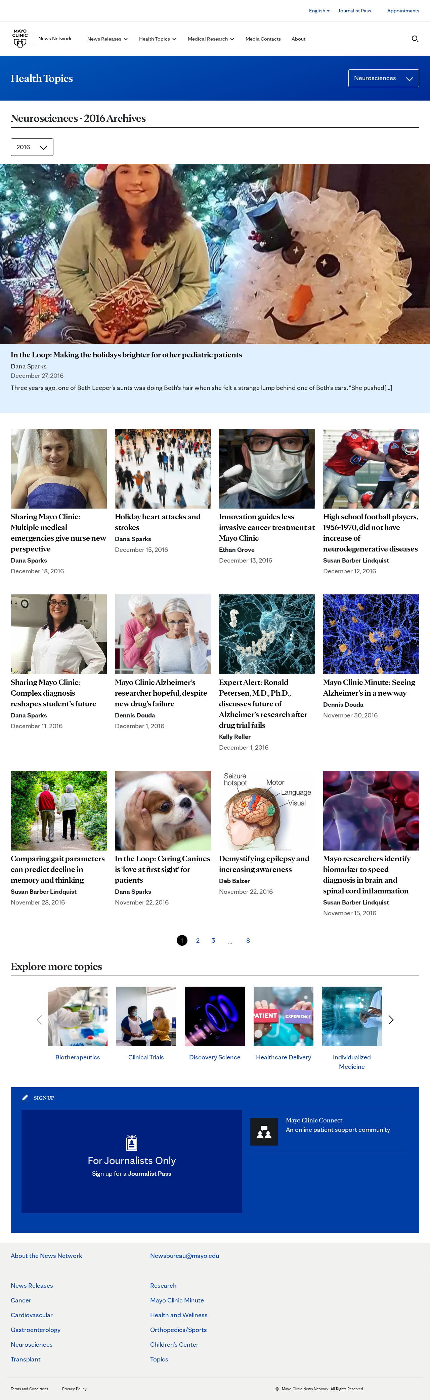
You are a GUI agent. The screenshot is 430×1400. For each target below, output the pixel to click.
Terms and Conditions (29, 1388)
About (298, 39)
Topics (159, 1359)
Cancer (21, 1300)
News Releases (32, 1285)
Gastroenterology (35, 1330)
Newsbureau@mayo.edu (184, 1255)
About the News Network (46, 1255)
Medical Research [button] (208, 39)
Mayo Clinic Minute (177, 1300)
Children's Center (174, 1344)
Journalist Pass (354, 10)
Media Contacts (263, 39)
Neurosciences (32, 1344)
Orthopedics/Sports (178, 1330)
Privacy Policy (74, 1388)
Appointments (403, 10)
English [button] (317, 10)
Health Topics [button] (155, 39)
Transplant (26, 1359)
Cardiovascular (32, 1315)
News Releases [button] (104, 39)
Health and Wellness (179, 1315)
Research (163, 1285)
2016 (24, 147)
